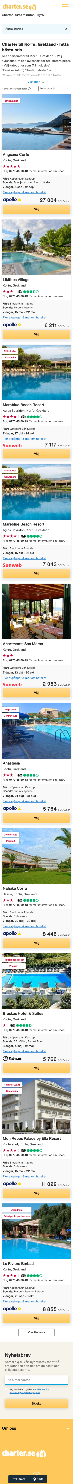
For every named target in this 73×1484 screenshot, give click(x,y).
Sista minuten (25, 14)
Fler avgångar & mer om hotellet (24, 192)
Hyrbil (41, 14)
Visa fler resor (36, 1332)
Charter (7, 14)
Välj (36, 209)
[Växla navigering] (65, 5)
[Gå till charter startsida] (19, 5)
